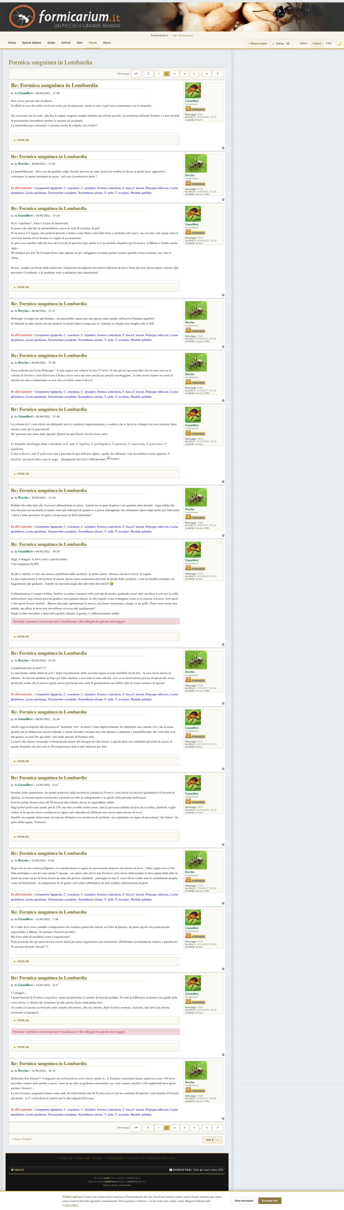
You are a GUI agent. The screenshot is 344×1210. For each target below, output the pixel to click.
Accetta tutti (270, 1200)
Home (12, 42)
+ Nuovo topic (257, 43)
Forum (93, 42)
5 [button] (194, 73)
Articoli (65, 42)
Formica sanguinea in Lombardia (50, 62)
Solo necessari (244, 1200)
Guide (51, 42)
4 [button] (184, 73)
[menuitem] (180, 1170)
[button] (136, 74)
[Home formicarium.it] (172, 16)
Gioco (106, 42)
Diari (79, 42)
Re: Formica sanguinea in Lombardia (54, 85)
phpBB (106, 1178)
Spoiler (23, 140)
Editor (304, 43)
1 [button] (158, 73)
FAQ (328, 43)
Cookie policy (70, 1205)
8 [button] (207, 73)
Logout (317, 43)
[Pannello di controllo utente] (295, 43)
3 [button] (175, 73)
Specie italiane (31, 42)
